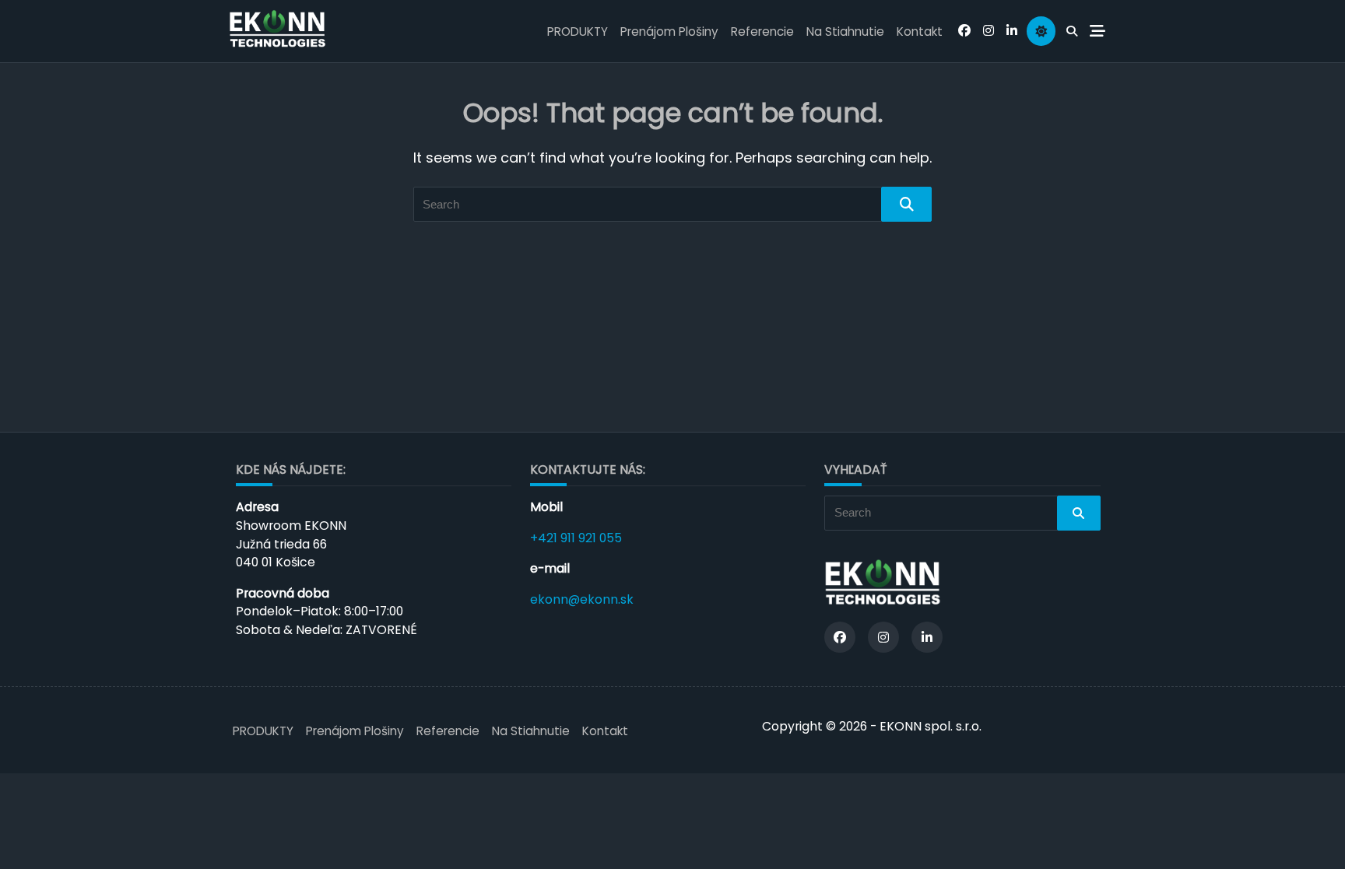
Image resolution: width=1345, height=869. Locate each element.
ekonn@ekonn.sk (582, 599)
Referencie (762, 31)
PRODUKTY (577, 31)
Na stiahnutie (845, 31)
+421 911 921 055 (576, 538)
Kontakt (920, 31)
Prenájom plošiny (669, 31)
